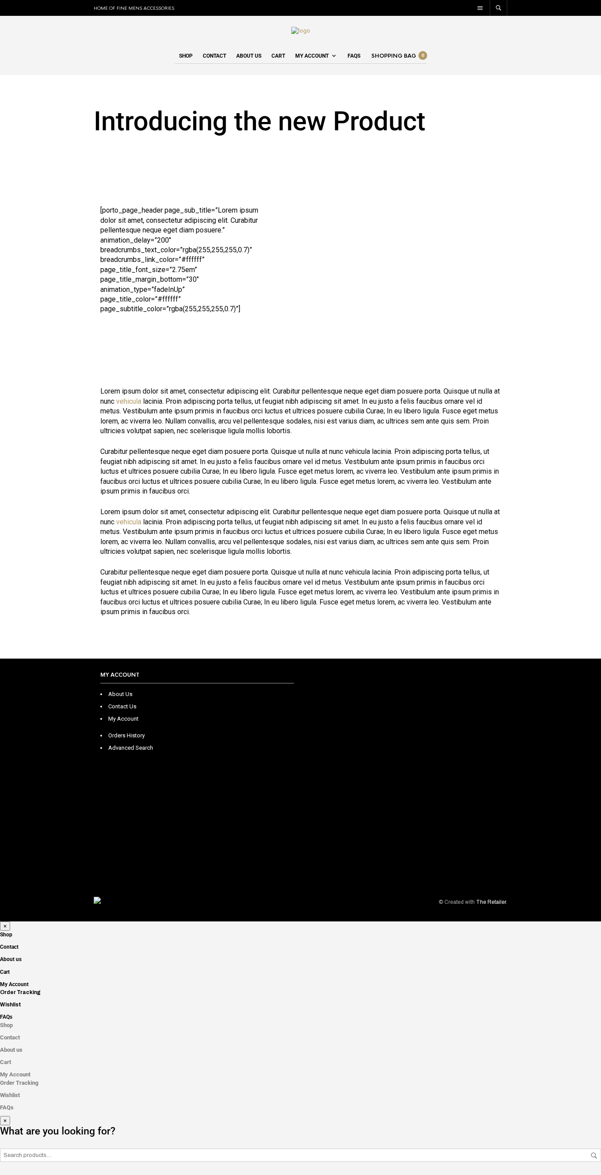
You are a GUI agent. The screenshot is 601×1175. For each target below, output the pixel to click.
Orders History (126, 735)
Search (593, 1155)
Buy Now (132, 327)
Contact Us (122, 706)
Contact (214, 56)
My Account (312, 56)
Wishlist (10, 1005)
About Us (120, 694)
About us (248, 56)
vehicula (128, 401)
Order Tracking (20, 992)
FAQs (354, 56)
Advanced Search (130, 747)
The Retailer (491, 902)
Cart (278, 56)
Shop (186, 56)
